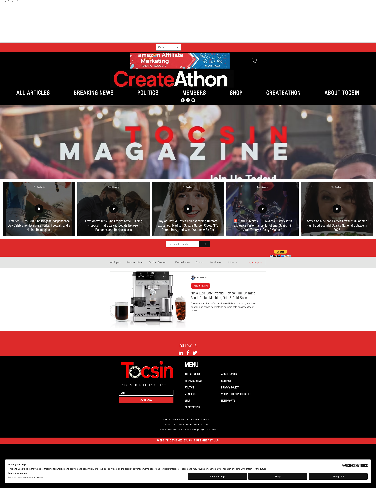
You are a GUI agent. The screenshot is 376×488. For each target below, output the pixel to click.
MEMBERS (190, 394)
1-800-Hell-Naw (181, 262)
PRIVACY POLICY (230, 387)
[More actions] (260, 277)
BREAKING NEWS (193, 381)
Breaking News (134, 262)
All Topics (115, 262)
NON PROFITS (228, 400)
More (231, 262)
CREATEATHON (192, 407)
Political (199, 262)
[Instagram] (188, 100)
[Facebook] (183, 100)
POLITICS (189, 387)
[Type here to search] (204, 244)
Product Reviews (158, 262)
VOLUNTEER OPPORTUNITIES (236, 394)
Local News (216, 262)
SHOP (187, 400)
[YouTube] (193, 100)
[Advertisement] (188, 22)
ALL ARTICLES (192, 374)
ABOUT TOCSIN (229, 374)
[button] (254, 61)
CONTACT (226, 381)
